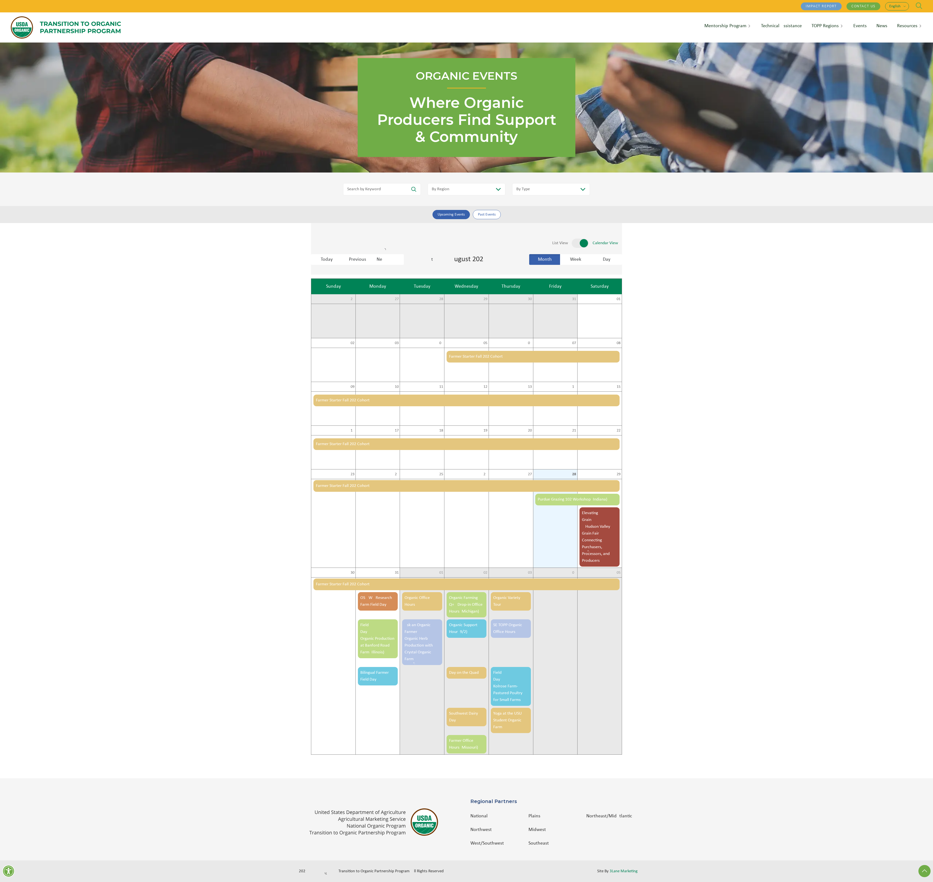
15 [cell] (619, 387)
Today (327, 259)
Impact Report (821, 6)
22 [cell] (619, 430)
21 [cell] (574, 430)
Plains (534, 816)
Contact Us (863, 6)
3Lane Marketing (624, 871)
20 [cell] (530, 430)
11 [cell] (441, 387)
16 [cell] (352, 430)
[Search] (919, 5)
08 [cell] (619, 343)
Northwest (481, 829)
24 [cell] (397, 474)
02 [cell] (352, 343)
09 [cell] (352, 387)
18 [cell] (441, 430)
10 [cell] (397, 387)
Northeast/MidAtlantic (609, 816)
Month (545, 259)
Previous (357, 259)
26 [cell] (352, 299)
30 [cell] (530, 299)
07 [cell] (574, 343)
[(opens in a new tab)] (376, 822)
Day (606, 259)
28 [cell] (441, 299)
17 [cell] (397, 430)
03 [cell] (397, 343)
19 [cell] (485, 430)
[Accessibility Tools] (8, 871)
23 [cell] (352, 474)
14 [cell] (574, 387)
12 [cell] (485, 387)
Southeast (538, 843)
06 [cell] (530, 343)
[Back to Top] (924, 871)
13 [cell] (530, 387)
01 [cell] (619, 299)
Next (390, 259)
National (479, 816)
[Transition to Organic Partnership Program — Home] (66, 27)
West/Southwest (487, 843)
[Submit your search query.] (413, 189)
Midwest (537, 829)
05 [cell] (485, 343)
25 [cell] (441, 474)
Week (575, 259)
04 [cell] (441, 343)
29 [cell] (485, 299)
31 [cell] (574, 299)
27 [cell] (397, 299)
